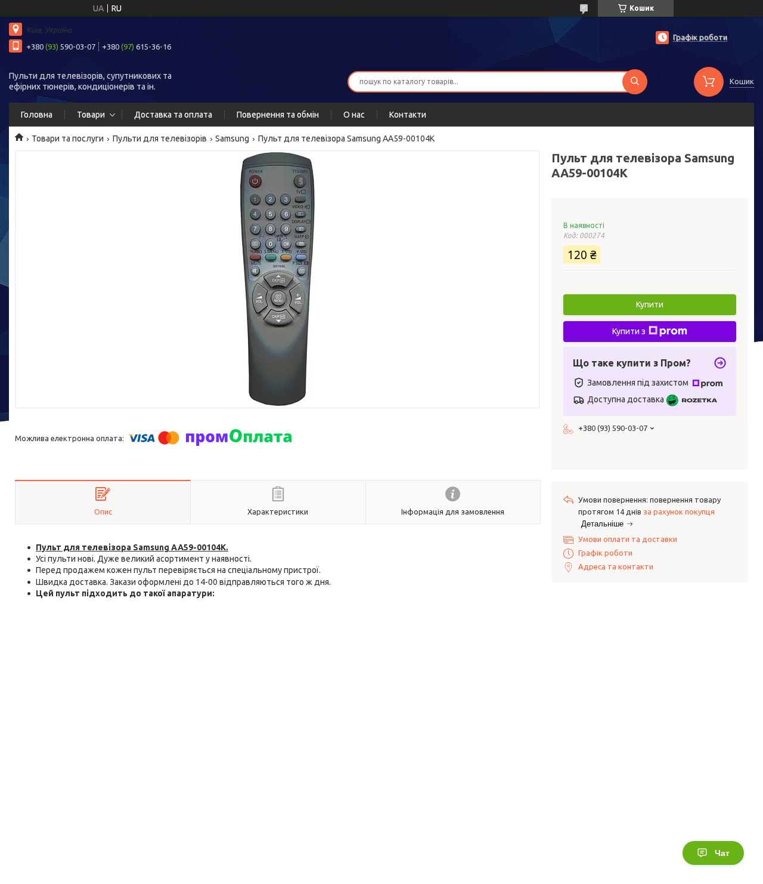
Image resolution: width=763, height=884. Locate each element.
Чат (722, 853)
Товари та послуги (68, 138)
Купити (649, 304)
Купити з (629, 331)
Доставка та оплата (173, 114)
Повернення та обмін (278, 114)
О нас (354, 114)
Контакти (407, 114)
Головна (36, 114)
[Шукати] (634, 81)
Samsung (232, 138)
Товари (91, 114)
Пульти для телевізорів (160, 138)
